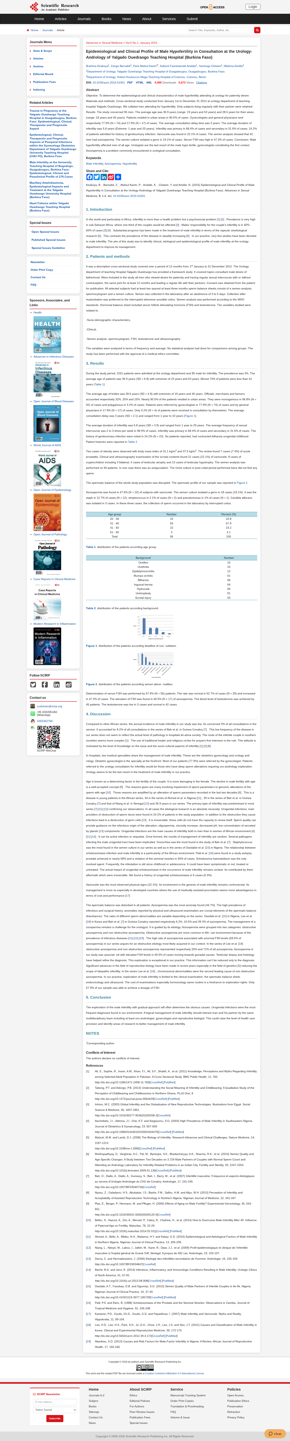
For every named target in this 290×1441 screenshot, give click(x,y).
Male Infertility (94, 163)
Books (106, 19)
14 (93, 836)
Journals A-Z (97, 1395)
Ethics (133, 1395)
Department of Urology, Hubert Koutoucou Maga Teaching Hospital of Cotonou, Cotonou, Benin (146, 77)
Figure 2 (242, 482)
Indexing (39, 89)
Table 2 (132, 441)
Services (169, 19)
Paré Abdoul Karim (144, 66)
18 (88, 921)
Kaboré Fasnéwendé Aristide (178, 66)
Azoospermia (113, 163)
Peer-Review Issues (142, 1411)
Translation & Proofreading (187, 1406)
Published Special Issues (48, 239)
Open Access (235, 1395)
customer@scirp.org (49, 706)
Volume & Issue (180, 1417)
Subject (93, 1400)
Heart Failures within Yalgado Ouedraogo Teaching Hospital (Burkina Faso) (50, 207)
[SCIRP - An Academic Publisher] (54, 6)
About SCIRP (141, 1389)
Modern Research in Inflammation (55, 623)
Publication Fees (44, 81)
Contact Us (38, 277)
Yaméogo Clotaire (210, 66)
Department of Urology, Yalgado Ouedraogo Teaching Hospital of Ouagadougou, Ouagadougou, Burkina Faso (156, 71)
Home (39, 19)
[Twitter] (33, 684)
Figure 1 (190, 415)
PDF (130, 82)
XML (149, 82)
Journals (84, 19)
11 (198, 798)
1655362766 (45, 721)
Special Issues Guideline (48, 247)
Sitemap (94, 1411)
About (146, 19)
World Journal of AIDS (47, 445)
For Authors (137, 1406)
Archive (38, 66)
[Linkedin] (57, 684)
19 (141, 938)
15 (207, 847)
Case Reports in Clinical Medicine (54, 579)
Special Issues (139, 1422)
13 (144, 820)
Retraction (233, 1411)
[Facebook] (45, 684)
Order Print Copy (42, 269)
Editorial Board (43, 74)
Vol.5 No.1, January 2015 (141, 42)
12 (146, 803)
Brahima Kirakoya (97, 66)
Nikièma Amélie (233, 66)
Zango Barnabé (120, 66)
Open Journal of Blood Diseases (54, 401)
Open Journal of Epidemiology (52, 489)
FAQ (33, 284)
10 (108, 792)
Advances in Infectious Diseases (54, 356)
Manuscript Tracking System (188, 1395)
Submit (192, 19)
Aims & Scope (42, 50)
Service (176, 1389)
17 (127, 895)
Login (253, 7)
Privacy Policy (235, 1417)
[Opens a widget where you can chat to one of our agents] (275, 1434)
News (126, 19)
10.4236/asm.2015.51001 (109, 82)
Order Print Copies (182, 1400)
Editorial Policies (140, 1400)
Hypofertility (130, 163)
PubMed (169, 1082)
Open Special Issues (45, 231)
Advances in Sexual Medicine (104, 42)
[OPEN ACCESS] (212, 6)
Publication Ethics (238, 1400)
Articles (60, 19)
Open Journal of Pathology (50, 534)
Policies (234, 1389)
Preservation (235, 1406)
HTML (140, 82)
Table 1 (99, 384)
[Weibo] (69, 684)
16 (211, 853)
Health (38, 312)
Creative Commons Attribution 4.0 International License (174, 1373)
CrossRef (156, 1082)
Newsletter (38, 262)
